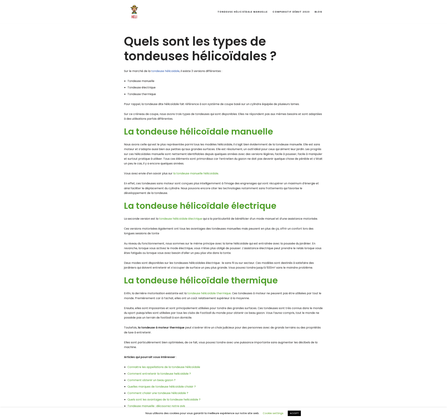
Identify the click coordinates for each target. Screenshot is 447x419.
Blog (318, 11)
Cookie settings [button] (273, 413)
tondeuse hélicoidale (165, 71)
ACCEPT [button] (294, 413)
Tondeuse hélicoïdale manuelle (243, 11)
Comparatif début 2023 (291, 11)
